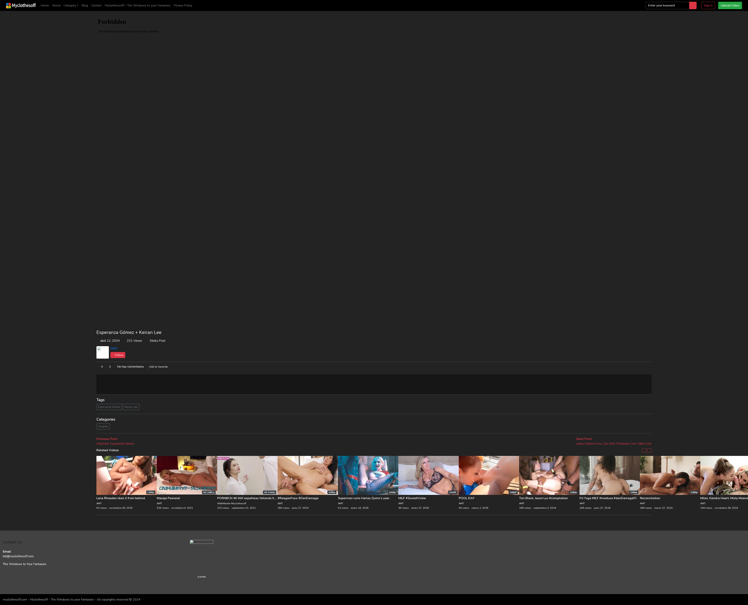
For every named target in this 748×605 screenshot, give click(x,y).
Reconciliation (650, 498)
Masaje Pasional (168, 498)
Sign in (708, 5)
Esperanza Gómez (109, 407)
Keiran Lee (131, 407)
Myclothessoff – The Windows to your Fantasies (137, 5)
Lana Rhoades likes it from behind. (121, 498)
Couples (103, 426)
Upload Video (730, 5)
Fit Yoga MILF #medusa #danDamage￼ (608, 498)
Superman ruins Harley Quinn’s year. (364, 498)
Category (70, 5)
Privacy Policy (183, 5)
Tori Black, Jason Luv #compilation (543, 498)
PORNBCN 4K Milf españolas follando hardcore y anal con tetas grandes (269, 498)
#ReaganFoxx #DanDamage (298, 498)
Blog (85, 5)
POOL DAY (467, 498)
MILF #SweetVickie (412, 498)
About (56, 5)
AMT (113, 348)
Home (45, 5)
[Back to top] (11, 582)
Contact (96, 5)
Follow (118, 355)
